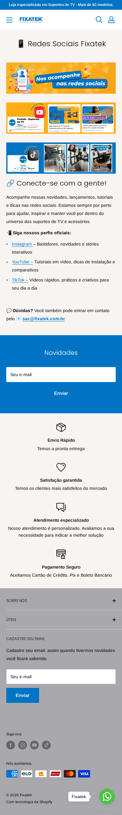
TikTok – (20, 279)
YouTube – (22, 261)
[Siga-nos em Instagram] (22, 745)
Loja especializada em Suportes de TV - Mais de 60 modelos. (61, 4)
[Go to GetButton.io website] (107, 809)
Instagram (22, 243)
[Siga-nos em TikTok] (46, 745)
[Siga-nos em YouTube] (34, 745)
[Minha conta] (111, 19)
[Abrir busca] (99, 19)
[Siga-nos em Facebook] (10, 745)
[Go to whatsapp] (107, 796)
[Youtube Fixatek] (61, 102)
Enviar (61, 393)
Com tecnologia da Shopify (29, 802)
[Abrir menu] (9, 19)
